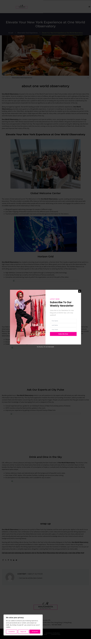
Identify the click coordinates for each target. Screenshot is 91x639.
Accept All (35, 631)
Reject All (23, 631)
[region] (23, 625)
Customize (12, 631)
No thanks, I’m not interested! (45, 347)
